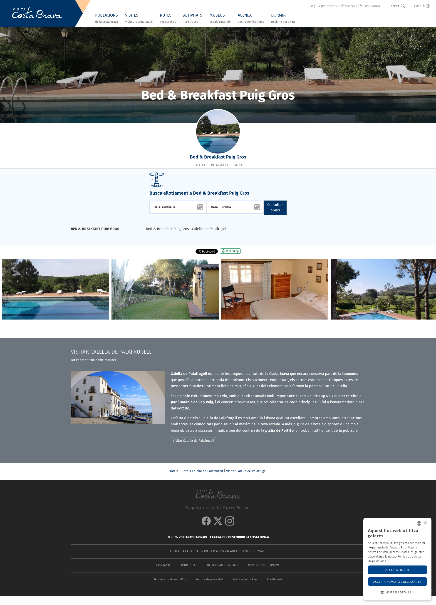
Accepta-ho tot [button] (397, 570)
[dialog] (397, 559)
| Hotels (172, 471)
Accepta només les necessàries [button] (397, 581)
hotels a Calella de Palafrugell (212, 418)
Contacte (163, 565)
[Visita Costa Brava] (37, 13)
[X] (218, 523)
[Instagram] (229, 523)
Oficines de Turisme (264, 565)
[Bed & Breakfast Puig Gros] (55, 289)
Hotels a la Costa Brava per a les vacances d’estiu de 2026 (217, 551)
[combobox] (419, 523)
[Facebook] (206, 523)
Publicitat (189, 565)
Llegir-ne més (377, 561)
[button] (431, 290)
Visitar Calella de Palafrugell (247, 471)
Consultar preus (275, 207)
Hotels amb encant (222, 565)
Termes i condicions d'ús (170, 579)
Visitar (111, 352)
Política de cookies (245, 579)
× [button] (425, 523)
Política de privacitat (209, 579)
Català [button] (420, 6)
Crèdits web (274, 579)
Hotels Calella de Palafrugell (202, 471)
